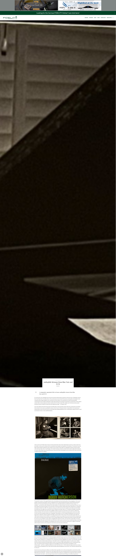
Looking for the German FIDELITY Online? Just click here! (58, 13)
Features (91, 17)
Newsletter (109, 17)
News (98, 17)
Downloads (103, 17)
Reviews (86, 17)
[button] (2, 554)
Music (95, 17)
